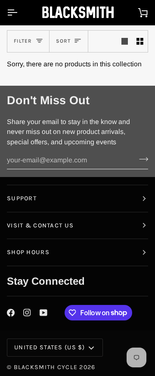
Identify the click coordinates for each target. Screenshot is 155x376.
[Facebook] (11, 313)
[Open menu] (20, 12)
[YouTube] (43, 313)
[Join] (141, 159)
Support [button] (22, 198)
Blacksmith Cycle (46, 367)
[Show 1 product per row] (125, 41)
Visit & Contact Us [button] (40, 225)
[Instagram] (27, 313)
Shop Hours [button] (28, 252)
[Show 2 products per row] (140, 41)
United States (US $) (49, 347)
